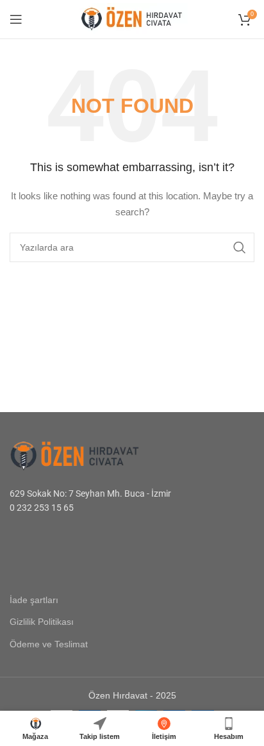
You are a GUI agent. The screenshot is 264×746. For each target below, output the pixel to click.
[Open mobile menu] (16, 19)
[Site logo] (132, 18)
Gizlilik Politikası (42, 622)
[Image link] (90, 455)
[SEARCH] (239, 247)
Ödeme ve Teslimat (49, 644)
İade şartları (34, 600)
